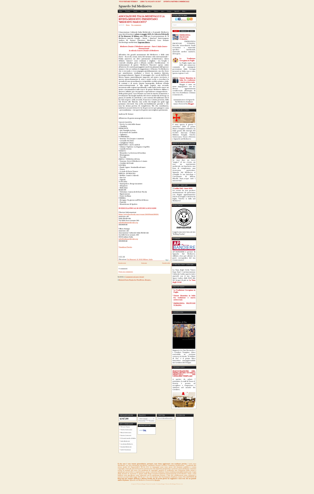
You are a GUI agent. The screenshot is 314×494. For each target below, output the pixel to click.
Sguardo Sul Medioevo (135, 6)
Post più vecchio (166, 263)
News (184, 11)
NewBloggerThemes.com (176, 484)
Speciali (177, 11)
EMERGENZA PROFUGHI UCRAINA (184, 37)
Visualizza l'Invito (125, 247)
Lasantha (153, 484)
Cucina (169, 11)
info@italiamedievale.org (128, 223)
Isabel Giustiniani (126, 450)
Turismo (128, 11)
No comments (136, 25)
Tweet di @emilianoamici (165, 418)
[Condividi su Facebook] (124, 257)
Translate (151, 421)
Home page (144, 263)
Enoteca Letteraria (126, 435)
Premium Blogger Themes (162, 484)
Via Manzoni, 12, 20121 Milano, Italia (140, 259)
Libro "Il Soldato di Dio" (150, 1)
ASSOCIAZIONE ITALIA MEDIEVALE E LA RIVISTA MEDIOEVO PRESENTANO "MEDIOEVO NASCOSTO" (142, 19)
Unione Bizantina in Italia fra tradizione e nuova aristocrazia (187, 80)
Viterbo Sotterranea (126, 429)
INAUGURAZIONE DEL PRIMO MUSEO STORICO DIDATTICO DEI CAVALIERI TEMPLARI (184, 373)
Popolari (176, 31)
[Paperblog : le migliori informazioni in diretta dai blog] (143, 431)
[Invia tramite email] (119, 257)
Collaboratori (184, 31)
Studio (135, 11)
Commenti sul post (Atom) (134, 277)
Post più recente (122, 263)
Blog (121, 11)
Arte (163, 11)
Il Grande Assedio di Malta (128, 438)
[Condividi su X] (122, 257)
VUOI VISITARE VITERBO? (128, 1)
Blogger (191, 104)
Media (149, 11)
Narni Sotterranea (126, 432)
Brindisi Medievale (126, 447)
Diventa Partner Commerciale (176, 1)
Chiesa (156, 11)
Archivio (192, 31)
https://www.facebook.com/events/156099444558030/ (139, 214)
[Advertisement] (138, 250)
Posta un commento (126, 272)
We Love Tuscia (125, 427)
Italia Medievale (125, 441)
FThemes (138, 484)
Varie (143, 11)
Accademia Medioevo (127, 444)
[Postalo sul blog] (121, 257)
